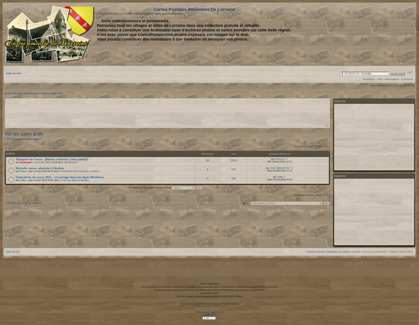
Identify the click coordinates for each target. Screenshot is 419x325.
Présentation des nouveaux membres (80, 171)
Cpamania (25, 162)
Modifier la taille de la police (410, 73)
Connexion (407, 79)
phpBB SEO (209, 314)
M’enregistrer (392, 79)
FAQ (380, 79)
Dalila (23, 171)
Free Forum (220, 306)
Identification (70, 162)
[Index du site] (50, 34)
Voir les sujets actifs (52, 93)
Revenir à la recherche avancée (24, 139)
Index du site (13, 73)
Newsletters (368, 79)
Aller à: (245, 203)
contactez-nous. (209, 293)
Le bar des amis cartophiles (74, 180)
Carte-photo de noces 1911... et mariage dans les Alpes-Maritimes (60, 177)
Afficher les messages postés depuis (152, 187)
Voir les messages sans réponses (22, 93)
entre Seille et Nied (280, 168)
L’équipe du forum (315, 251)
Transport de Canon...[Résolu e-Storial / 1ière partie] (51, 159)
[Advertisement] (378, 34)
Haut (326, 126)
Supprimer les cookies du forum (344, 251)
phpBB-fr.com (217, 312)
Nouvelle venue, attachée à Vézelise (40, 168)
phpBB (199, 304)
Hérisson (280, 159)
